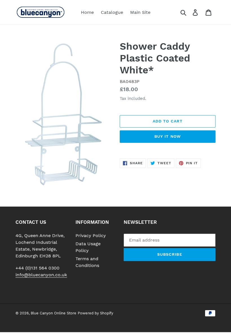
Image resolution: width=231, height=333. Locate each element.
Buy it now (167, 136)
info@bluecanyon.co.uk (41, 274)
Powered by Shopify (95, 313)
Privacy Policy (90, 235)
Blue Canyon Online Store (53, 313)
